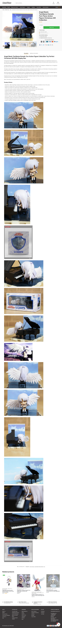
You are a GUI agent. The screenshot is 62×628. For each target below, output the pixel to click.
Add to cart (51, 27)
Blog (22, 619)
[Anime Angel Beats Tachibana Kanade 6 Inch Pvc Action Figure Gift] (53, 581)
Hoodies (32, 615)
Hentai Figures (39, 592)
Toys (10, 9)
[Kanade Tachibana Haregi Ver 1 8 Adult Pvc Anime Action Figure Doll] (38, 582)
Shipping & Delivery (15, 612)
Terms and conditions (6, 615)
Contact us (4, 616)
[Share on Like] (40, 45)
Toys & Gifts (33, 616)
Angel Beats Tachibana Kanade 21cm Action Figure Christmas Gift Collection (23, 591)
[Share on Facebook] (42, 45)
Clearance (23, 616)
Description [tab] (26, 53)
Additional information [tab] (34, 53)
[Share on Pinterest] (45, 45)
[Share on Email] (47, 45)
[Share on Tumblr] (50, 45)
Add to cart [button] (24, 598)
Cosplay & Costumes (35, 612)
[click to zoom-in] (19, 26)
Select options (9, 598)
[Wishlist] (14, 575)
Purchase (58, 3)
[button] (35, 26)
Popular (23, 613)
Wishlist (23, 617)
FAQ (3, 618)
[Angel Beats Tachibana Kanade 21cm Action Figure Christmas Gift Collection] (23, 581)
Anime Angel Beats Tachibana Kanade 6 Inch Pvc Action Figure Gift (53, 591)
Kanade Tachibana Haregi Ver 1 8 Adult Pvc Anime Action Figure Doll (38, 595)
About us (3, 611)
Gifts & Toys (7, 9)
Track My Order (14, 611)
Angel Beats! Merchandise (39, 566)
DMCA (3, 612)
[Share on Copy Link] (52, 45)
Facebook (43, 611)
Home (3, 9)
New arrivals (24, 615)
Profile (54, 3)
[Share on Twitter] (43, 45)
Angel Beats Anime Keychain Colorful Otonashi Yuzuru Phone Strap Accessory (8, 591)
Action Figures (32, 566)
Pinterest (42, 612)
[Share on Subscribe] (49, 45)
